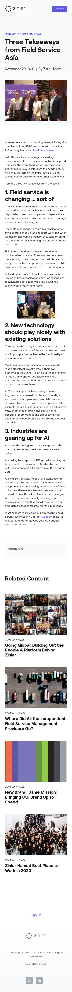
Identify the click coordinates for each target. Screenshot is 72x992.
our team (46, 516)
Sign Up (36, 915)
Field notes (12, 34)
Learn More (59, 9)
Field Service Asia (43, 150)
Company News (31, 34)
